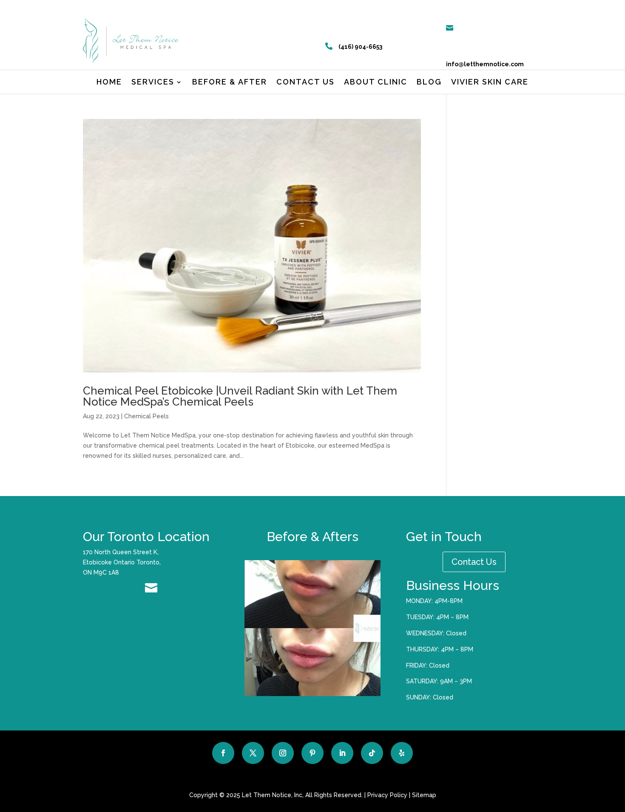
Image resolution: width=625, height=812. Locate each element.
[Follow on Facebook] (223, 753)
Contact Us (474, 562)
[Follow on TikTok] (372, 753)
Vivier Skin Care (489, 82)
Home (109, 82)
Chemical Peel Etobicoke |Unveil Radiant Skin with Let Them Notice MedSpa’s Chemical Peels (240, 396)
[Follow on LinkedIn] (342, 753)
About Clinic (375, 82)
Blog (429, 82)
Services (152, 82)
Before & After (229, 82)
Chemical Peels (146, 416)
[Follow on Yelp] (402, 753)
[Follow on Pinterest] (312, 753)
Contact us (305, 82)
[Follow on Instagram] (283, 753)
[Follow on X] (253, 753)
